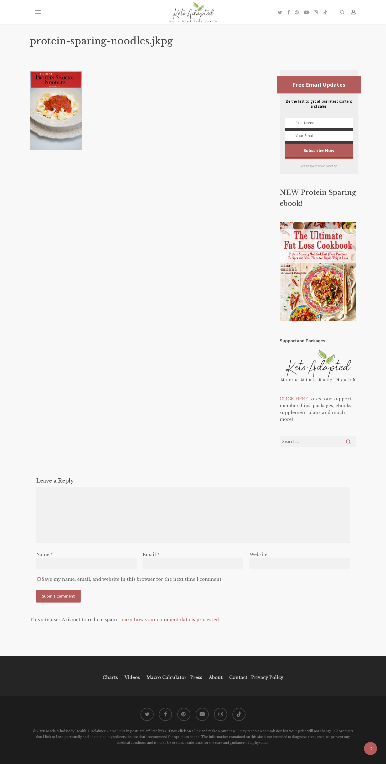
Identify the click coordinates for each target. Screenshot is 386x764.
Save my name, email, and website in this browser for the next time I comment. (131, 579)
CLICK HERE (294, 398)
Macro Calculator (166, 677)
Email (151, 554)
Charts (110, 677)
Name (44, 554)
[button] (38, 12)
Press (196, 677)
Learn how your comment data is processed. (169, 619)
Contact (238, 677)
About (216, 677)
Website (258, 554)
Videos (132, 677)
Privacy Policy (266, 677)
